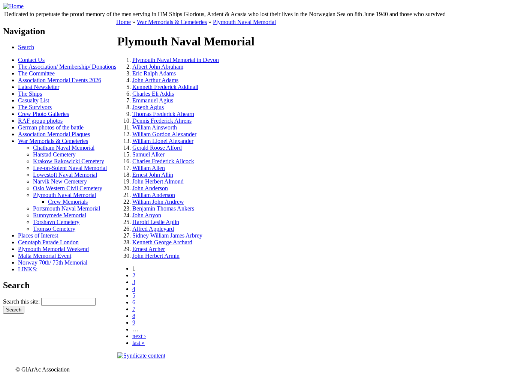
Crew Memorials (68, 202)
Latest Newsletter (38, 87)
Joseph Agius (148, 107)
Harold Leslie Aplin (155, 222)
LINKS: (27, 269)
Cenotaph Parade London (48, 242)
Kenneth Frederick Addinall (165, 87)
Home (123, 22)
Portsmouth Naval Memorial (66, 208)
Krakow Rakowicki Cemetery (68, 161)
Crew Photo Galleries (43, 114)
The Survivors (35, 107)
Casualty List (33, 100)
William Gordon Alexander (164, 134)
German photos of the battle (51, 127)
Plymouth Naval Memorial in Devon (175, 60)
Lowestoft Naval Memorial (65, 174)
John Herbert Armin (156, 256)
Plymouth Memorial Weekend (53, 249)
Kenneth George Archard (162, 242)
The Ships (30, 93)
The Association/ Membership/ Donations (67, 66)
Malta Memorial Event (44, 256)
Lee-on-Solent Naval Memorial (70, 168)
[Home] (13, 6)
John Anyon (146, 215)
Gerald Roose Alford (157, 147)
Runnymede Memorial (59, 215)
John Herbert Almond (158, 181)
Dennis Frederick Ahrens (162, 120)
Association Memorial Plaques (54, 134)
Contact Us (31, 60)
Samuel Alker (148, 154)
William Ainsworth (154, 127)
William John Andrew (158, 202)
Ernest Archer (148, 249)
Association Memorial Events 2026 (59, 80)
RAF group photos (40, 120)
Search (26, 47)
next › (139, 336)
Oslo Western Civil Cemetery (67, 188)
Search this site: (22, 301)
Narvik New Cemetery (60, 181)
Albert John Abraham (157, 66)
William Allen (148, 168)
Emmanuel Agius (152, 100)
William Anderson (153, 195)
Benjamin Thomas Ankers (163, 208)
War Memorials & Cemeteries (53, 141)
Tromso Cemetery (54, 229)
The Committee (36, 73)
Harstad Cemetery (54, 154)
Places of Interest (38, 235)
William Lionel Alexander (162, 141)
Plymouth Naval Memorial (64, 195)
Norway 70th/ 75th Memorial (52, 262)
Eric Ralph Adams (154, 73)
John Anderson (150, 188)
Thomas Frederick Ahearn (163, 114)
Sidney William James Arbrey (167, 235)
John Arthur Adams (155, 80)
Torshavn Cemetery (56, 222)
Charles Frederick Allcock (163, 161)
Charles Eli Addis (153, 93)
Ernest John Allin (152, 174)
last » (138, 343)
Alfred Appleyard (153, 229)
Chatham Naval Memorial (63, 147)
